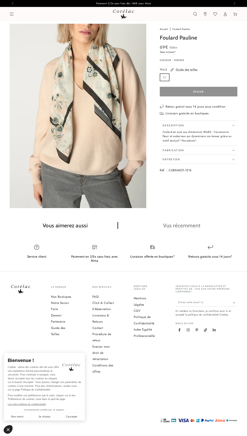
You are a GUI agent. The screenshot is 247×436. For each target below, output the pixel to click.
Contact (97, 328)
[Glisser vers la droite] (234, 3)
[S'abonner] (235, 302)
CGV (137, 311)
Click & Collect (103, 303)
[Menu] (12, 14)
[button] (195, 14)
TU (166, 78)
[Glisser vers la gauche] (13, 3)
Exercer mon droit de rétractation (101, 352)
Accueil (164, 29)
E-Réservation (101, 309)
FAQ (95, 296)
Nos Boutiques (61, 296)
